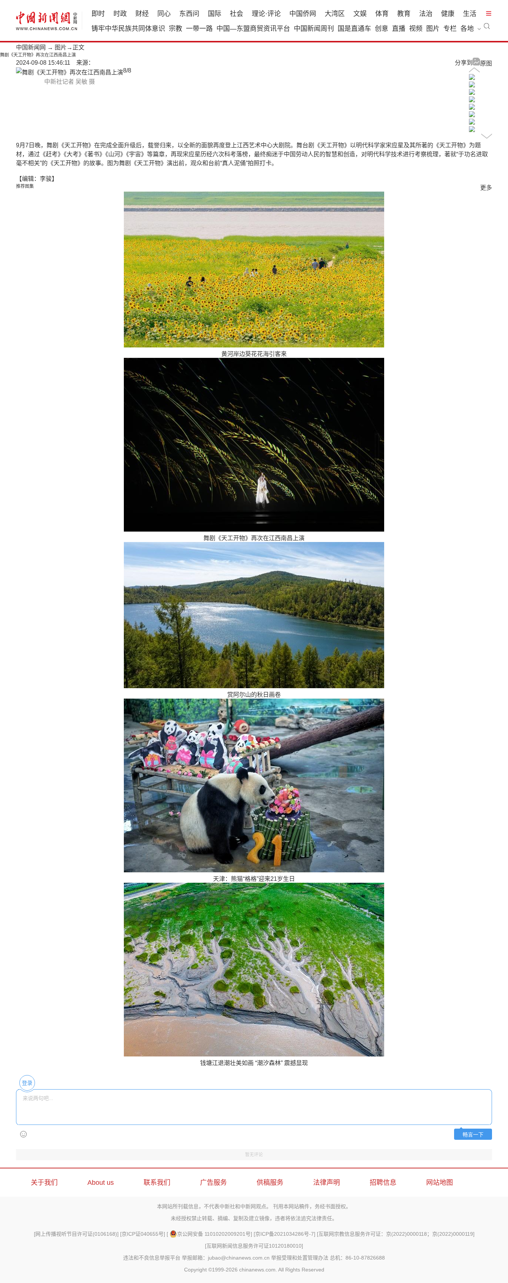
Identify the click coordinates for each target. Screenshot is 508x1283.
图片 (433, 28)
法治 (426, 13)
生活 (469, 13)
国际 (214, 13)
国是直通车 (354, 28)
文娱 (360, 13)
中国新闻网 (31, 47)
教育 (404, 13)
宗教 (175, 28)
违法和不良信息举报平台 (151, 1258)
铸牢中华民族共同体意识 (128, 28)
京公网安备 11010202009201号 (214, 1234)
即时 (98, 13)
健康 (447, 13)
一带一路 (199, 28)
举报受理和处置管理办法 (299, 1258)
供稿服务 (270, 1182)
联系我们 (157, 1182)
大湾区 (335, 13)
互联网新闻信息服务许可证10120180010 (254, 1246)
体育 (382, 13)
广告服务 (213, 1182)
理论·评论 (266, 13)
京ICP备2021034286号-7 (284, 1234)
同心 (164, 13)
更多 (486, 188)
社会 (236, 13)
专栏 (450, 28)
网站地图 (439, 1182)
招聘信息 (383, 1182)
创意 (381, 28)
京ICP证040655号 (143, 1234)
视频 (415, 28)
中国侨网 (302, 13)
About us (100, 1182)
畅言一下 (473, 1135)
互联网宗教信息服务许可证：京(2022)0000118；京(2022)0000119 (395, 1234)
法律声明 (326, 1182)
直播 (398, 28)
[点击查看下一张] (69, 72)
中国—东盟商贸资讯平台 (253, 28)
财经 (142, 13)
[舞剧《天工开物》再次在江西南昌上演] (472, 78)
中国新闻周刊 (314, 28)
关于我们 (44, 1182)
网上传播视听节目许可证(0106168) (76, 1234)
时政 (120, 13)
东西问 (189, 13)
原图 (486, 63)
